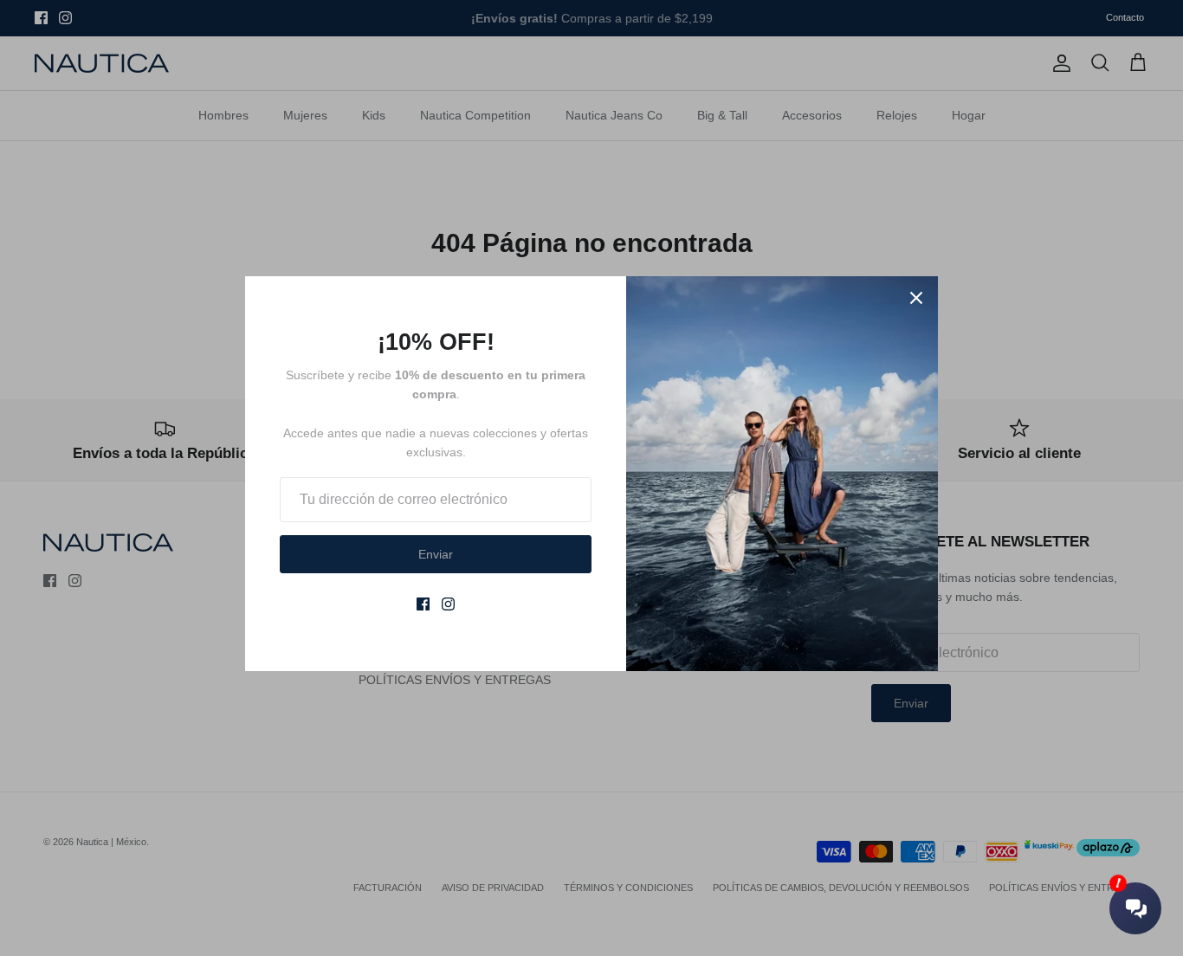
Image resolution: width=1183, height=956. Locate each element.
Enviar (435, 554)
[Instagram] (448, 604)
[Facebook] (423, 604)
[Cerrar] (916, 298)
